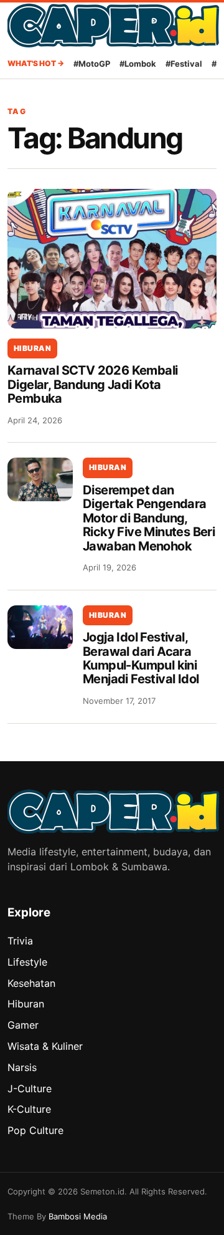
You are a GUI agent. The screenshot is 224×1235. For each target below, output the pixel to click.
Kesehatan (31, 983)
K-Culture (29, 1109)
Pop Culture (35, 1130)
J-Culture (29, 1088)
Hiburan (32, 348)
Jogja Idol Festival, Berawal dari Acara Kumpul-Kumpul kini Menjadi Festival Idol (140, 658)
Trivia (20, 941)
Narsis (22, 1067)
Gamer (23, 1025)
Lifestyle (27, 962)
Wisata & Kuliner (45, 1046)
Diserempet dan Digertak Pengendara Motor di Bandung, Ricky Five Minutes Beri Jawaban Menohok (149, 518)
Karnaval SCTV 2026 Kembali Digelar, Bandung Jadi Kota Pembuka (92, 384)
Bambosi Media (78, 1216)
